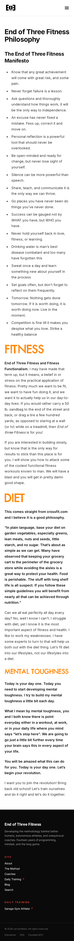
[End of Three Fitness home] (11, 8)
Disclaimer (10, 934)
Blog (7, 884)
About (8, 863)
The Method (12, 868)
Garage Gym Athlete (19, 908)
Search (9, 889)
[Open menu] (67, 8)
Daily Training (14, 879)
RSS (22, 934)
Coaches (10, 873)
